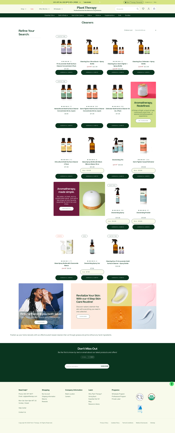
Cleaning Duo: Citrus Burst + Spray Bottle (92, 63)
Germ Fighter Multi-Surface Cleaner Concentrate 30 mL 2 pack (92, 110)
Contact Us (22, 412)
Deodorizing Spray (117, 212)
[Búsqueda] (137, 9)
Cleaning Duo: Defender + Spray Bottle (144, 63)
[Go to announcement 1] (67, 3)
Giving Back (92, 396)
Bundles (127, 15)
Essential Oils (49, 15)
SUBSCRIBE (104, 366)
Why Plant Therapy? (95, 394)
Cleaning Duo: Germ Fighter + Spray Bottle (118, 65)
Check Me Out (66, 208)
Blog (90, 401)
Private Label (116, 399)
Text (92, 357)
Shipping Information (48, 396)
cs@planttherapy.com (30, 396)
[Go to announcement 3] (72, 3)
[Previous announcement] (42, 2)
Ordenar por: (128, 30)
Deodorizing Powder (143, 212)
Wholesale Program (118, 394)
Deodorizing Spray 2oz (92, 263)
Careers (67, 396)
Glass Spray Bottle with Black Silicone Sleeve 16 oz (92, 163)
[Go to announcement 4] (75, 3)
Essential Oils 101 (94, 399)
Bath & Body (62, 15)
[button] (148, 2)
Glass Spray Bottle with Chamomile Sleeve (66, 264)
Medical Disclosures (141, 423)
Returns (44, 399)
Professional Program (119, 396)
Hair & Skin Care (77, 15)
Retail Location (70, 394)
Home (98, 15)
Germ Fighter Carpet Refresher (143, 162)
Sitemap (152, 423)
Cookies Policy (115, 423)
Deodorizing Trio (117, 160)
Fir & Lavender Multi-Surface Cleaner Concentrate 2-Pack (66, 65)
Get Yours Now (143, 120)
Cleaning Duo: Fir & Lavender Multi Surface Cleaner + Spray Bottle (118, 262)
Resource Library (94, 404)
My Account (46, 394)
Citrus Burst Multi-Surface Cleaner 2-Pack (66, 163)
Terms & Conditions (127, 423)
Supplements (109, 15)
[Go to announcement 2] (70, 3)
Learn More (41, 322)
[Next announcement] (99, 2)
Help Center (22, 408)
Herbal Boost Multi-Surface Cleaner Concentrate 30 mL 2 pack (66, 110)
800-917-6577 (28, 394)
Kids (89, 15)
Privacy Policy (104, 423)
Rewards (45, 401)
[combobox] (127, 9)
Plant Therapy (34, 423)
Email (85, 357)
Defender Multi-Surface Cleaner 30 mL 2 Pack (118, 110)
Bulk (119, 15)
